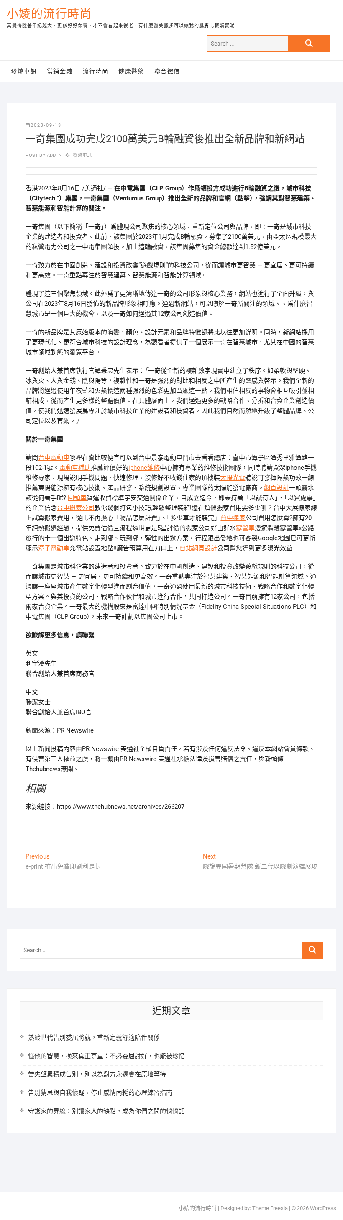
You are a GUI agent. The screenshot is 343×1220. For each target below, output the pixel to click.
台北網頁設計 (198, 548)
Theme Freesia (270, 1208)
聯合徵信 (167, 71)
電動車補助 (75, 468)
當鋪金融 (60, 71)
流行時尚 (96, 71)
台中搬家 (233, 518)
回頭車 (77, 498)
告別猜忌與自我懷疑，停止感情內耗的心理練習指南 (100, 1093)
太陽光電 (232, 478)
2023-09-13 (46, 125)
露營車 (245, 528)
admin (54, 155)
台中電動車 (53, 457)
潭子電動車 (53, 548)
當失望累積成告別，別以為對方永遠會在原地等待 (97, 1074)
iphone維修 (144, 468)
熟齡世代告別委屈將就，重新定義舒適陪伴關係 (94, 1037)
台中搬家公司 (76, 508)
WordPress (323, 1208)
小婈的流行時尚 (49, 14)
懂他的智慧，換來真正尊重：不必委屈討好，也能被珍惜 (106, 1056)
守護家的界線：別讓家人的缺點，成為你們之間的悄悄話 (106, 1111)
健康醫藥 (131, 71)
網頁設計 (276, 488)
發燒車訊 (24, 71)
